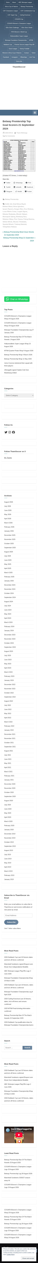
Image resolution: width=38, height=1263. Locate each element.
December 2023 (9, 635)
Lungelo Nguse (22, 211)
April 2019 (7, 867)
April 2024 (7, 618)
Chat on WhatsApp (19, 299)
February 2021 (9, 776)
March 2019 (8, 871)
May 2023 (7, 664)
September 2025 (10, 547)
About (14, 2)
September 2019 (10, 846)
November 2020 (9, 788)
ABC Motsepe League (25, 2)
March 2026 (8, 523)
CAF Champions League (10, 11)
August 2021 (8, 751)
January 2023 (9, 680)
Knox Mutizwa (28, 209)
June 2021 (7, 759)
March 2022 (8, 722)
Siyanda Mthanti (8, 224)
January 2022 (9, 730)
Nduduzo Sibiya (8, 219)
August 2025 (8, 552)
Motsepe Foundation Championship (16, 40)
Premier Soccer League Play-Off (24, 44)
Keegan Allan (18, 209)
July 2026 (7, 506)
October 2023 (9, 643)
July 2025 (7, 556)
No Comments (10, 136)
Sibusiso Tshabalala (19, 222)
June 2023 (7, 660)
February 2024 (9, 626)
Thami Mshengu (21, 133)
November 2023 (9, 639)
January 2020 (9, 829)
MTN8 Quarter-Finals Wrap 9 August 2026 (18, 350)
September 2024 (10, 597)
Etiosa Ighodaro (18, 206)
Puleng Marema (28, 219)
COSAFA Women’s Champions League (19, 23)
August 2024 (8, 601)
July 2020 (7, 805)
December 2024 (9, 585)
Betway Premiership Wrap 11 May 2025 (18, 359)
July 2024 (7, 606)
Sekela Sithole (7, 222)
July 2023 (7, 655)
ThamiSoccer (19, 67)
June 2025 (7, 560)
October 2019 (9, 842)
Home (8, 2)
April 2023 (7, 668)
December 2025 (9, 535)
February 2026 (9, 527)
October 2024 (9, 593)
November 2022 (9, 689)
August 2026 (8, 502)
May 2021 (7, 763)
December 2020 (9, 784)
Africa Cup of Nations (11, 6)
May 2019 (7, 863)
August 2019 (8, 850)
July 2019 (7, 854)
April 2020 (7, 817)
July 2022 (7, 705)
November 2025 (9, 539)
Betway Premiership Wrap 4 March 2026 (18, 355)
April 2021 (7, 767)
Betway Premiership (27, 6)
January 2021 (9, 780)
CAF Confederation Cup (27, 11)
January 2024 (9, 630)
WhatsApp (23, 57)
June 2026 (7, 510)
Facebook (6, 57)
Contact (26, 53)
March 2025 (8, 572)
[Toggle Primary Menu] (35, 112)
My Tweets (8, 458)
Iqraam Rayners (8, 209)
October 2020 (9, 792)
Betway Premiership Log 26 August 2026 (18, 1173)
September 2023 (10, 647)
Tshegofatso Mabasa (10, 227)
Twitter (34, 53)
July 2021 (7, 755)
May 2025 (7, 564)
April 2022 (7, 718)
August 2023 (8, 651)
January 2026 (9, 531)
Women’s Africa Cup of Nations (12, 53)
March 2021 (8, 771)
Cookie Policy (11, 1254)
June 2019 (7, 859)
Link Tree (32, 57)
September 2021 (10, 747)
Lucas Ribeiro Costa (9, 211)
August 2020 (8, 800)
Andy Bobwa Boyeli (19, 204)
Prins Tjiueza (18, 219)
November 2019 (9, 838)
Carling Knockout (25, 15)
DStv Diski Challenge (12, 27)
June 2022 (7, 709)
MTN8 (31, 40)
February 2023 (9, 676)
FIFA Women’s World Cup (19, 32)
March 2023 (8, 672)
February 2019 (9, 875)
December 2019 (9, 834)
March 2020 (8, 821)
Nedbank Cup (8, 44)
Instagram (15, 57)
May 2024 (7, 614)
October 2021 (9, 742)
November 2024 (9, 589)
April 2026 (7, 518)
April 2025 (7, 568)
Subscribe (19, 61)
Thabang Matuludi (20, 224)
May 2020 (7, 813)
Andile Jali (8, 204)
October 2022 (9, 693)
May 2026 (7, 514)
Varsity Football (24, 48)
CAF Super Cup (12, 15)
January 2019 (9, 879)
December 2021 (9, 734)
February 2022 (9, 726)
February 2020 (9, 825)
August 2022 (8, 701)
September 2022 (10, 697)
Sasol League (13, 48)
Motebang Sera (21, 216)
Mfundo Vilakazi (21, 214)
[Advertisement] (19, 88)
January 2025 (9, 581)
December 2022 (9, 684)
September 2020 (10, 796)
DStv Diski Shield (26, 27)
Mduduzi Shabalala (9, 214)
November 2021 (9, 738)
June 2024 (7, 610)
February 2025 (9, 577)
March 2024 (8, 622)
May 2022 (7, 713)
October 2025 (9, 543)
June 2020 (7, 809)
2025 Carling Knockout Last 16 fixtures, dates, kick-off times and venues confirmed (17, 1001)
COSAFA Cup (19, 19)
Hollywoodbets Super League (19, 36)
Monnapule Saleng (9, 216)
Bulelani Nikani (7, 206)
